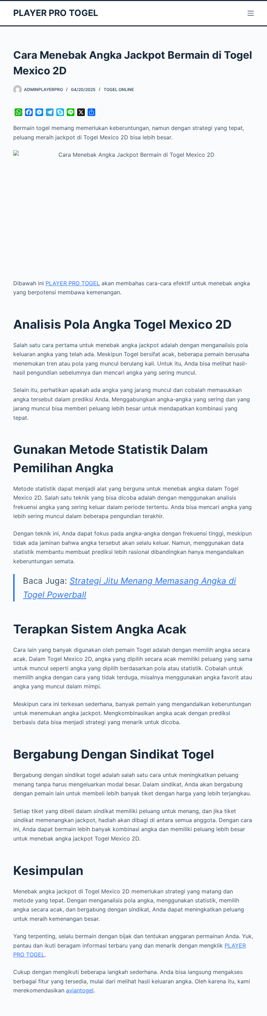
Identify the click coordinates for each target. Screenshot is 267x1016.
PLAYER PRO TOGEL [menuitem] (73, 283)
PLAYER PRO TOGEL (55, 13)
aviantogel (80, 990)
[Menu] (251, 13)
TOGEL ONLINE (119, 89)
